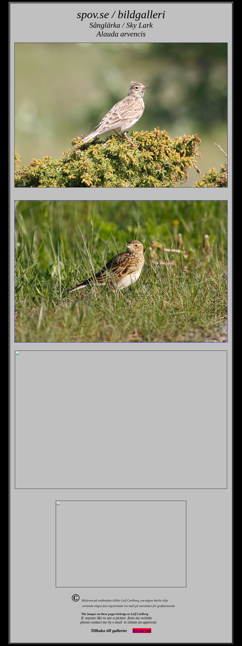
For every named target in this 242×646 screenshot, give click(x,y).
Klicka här (142, 630)
